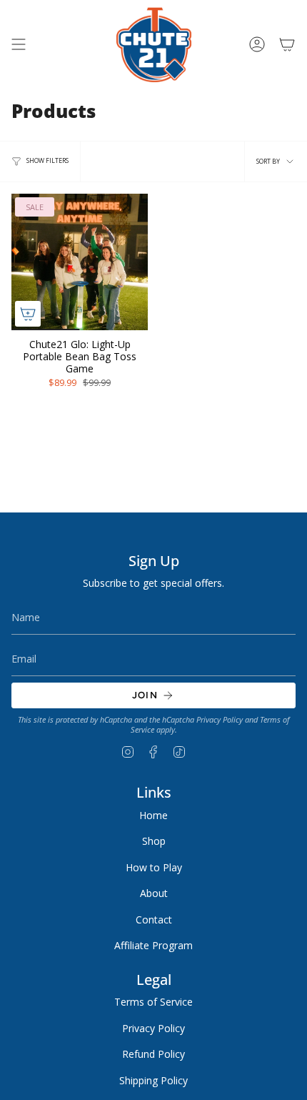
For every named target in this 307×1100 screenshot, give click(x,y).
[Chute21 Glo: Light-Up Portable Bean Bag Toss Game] (79, 262)
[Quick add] (28, 314)
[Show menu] (18, 44)
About (154, 893)
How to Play (154, 867)
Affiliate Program (153, 945)
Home (153, 815)
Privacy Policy (219, 720)
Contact (154, 919)
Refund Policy (153, 1054)
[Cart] (287, 44)
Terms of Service (153, 1002)
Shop (154, 841)
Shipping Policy (153, 1080)
